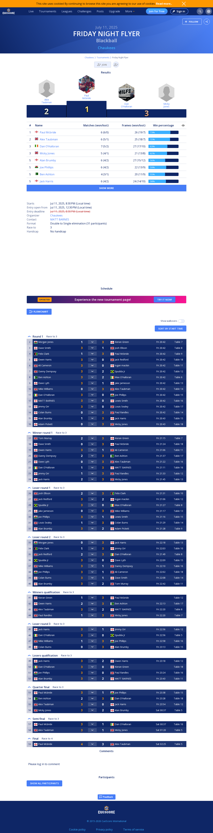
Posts (100, 11)
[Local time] (161, 598)
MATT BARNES (59, 219)
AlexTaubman (46, 101)
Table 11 (178, 365)
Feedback (108, 797)
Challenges (84, 11)
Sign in (181, 11)
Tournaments (47, 11)
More (128, 11)
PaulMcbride (86, 97)
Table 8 (178, 347)
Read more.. (164, 3)
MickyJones (166, 105)
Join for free (157, 11)
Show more (106, 188)
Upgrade (114, 11)
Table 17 (178, 406)
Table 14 (178, 388)
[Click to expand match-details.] (92, 342)
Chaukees (106, 47)
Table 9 (178, 353)
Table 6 (178, 377)
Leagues (67, 11)
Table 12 (178, 371)
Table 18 (178, 359)
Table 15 (178, 394)
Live (31, 11)
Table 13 (178, 383)
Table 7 (178, 341)
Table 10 (178, 493)
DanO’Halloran (126, 105)
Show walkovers (169, 320)
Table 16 (178, 400)
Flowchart (41, 311)
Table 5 (178, 635)
